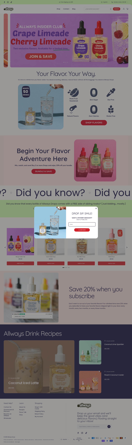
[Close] (96, 208)
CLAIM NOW (82, 230)
